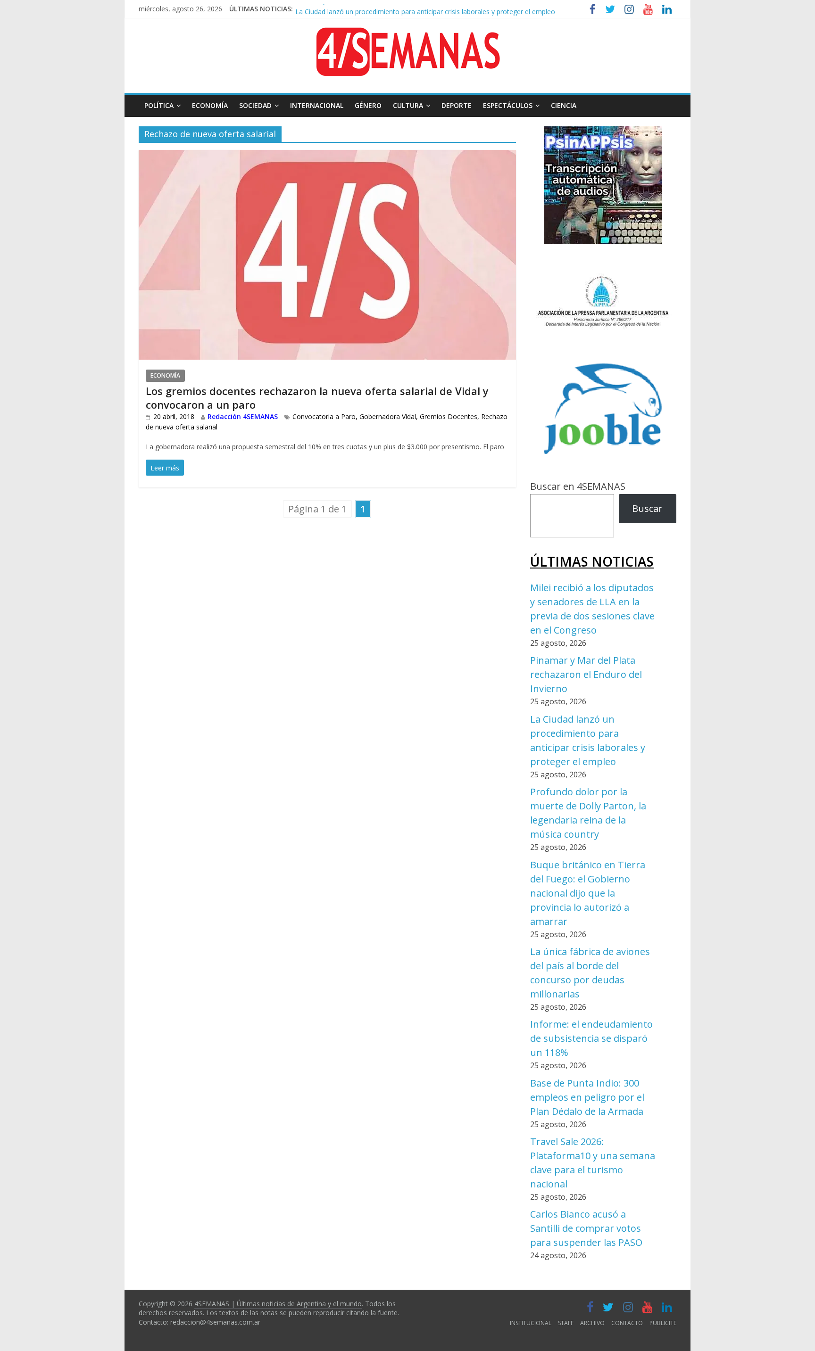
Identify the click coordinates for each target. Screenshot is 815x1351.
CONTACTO (627, 1323)
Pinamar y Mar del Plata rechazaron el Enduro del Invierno (586, 674)
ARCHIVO (592, 1323)
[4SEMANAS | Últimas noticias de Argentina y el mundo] (407, 34)
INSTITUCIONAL (530, 1323)
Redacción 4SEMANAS (243, 416)
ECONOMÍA (210, 105)
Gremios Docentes (448, 416)
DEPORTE (456, 105)
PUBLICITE (662, 1323)
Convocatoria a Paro (324, 416)
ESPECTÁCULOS (507, 105)
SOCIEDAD (255, 105)
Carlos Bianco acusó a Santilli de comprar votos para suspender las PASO (586, 1228)
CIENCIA (563, 105)
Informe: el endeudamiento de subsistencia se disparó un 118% (591, 1038)
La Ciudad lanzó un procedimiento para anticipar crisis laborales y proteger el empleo (425, 7)
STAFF (566, 1323)
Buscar (647, 508)
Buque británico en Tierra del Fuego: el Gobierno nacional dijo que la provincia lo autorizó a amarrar (587, 893)
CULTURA (408, 105)
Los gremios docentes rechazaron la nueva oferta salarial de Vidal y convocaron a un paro (317, 398)
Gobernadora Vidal (387, 416)
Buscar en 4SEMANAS (577, 486)
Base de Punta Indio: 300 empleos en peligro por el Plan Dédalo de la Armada (587, 1097)
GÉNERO (368, 105)
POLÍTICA (159, 105)
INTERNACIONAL (316, 105)
